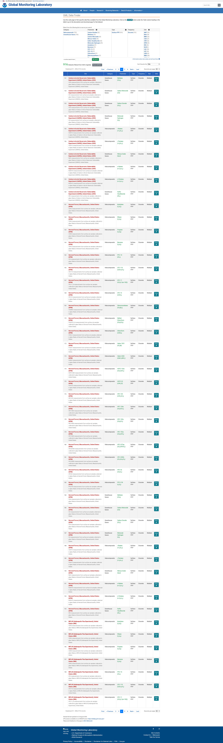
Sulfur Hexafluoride (94, 41)
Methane (90, 34)
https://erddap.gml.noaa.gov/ (96, 718)
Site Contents (155, 733)
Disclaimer (88, 741)
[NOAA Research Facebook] (151, 729)
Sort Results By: (142, 64)
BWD (145, 36)
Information (138, 10)
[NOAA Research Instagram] (157, 729)
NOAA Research (77, 737)
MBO (145, 55)
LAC (145, 49)
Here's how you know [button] (38, 1)
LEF (145, 51)
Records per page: (149, 69)
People (92, 10)
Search (96, 59)
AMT (145, 32)
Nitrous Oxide (92, 39)
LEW (145, 53)
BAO (145, 34)
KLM (145, 47)
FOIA (115, 741)
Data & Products (126, 10)
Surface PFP (115, 32)
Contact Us (147, 735)
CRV (145, 41)
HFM (145, 43)
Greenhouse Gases (69, 34)
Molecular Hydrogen (94, 43)
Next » (132, 69)
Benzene (90, 47)
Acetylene (91, 45)
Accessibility (78, 741)
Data (156, 78)
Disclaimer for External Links (103, 741)
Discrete (130, 32)
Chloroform (91, 53)
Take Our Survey (154, 737)
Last (137, 69)
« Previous (109, 69)
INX (145, 45)
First (102, 69)
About (85, 10)
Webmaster (156, 735)
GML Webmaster (87, 721)
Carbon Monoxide (93, 36)
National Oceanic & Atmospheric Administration (87, 735)
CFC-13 (90, 51)
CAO (145, 39)
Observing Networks (111, 10)
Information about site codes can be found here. (145, 59)
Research (100, 10)
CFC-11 (90, 49)
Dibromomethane (93, 55)
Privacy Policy (67, 741)
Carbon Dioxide (92, 32)
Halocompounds (68, 32)
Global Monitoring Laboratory (30, 5)
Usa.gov (122, 741)
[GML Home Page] (81, 11)
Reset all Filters (97, 65)
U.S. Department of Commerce (82, 733)
